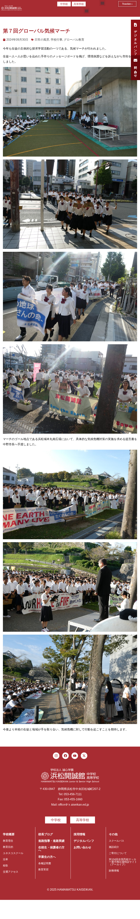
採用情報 (79, 834)
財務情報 (114, 870)
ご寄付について (118, 853)
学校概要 (9, 834)
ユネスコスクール (13, 853)
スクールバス (116, 840)
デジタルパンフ (84, 840)
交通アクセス (10, 871)
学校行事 (56, 39)
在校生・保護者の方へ (51, 849)
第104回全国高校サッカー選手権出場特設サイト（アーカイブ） (123, 862)
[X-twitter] (84, 755)
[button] (102, 3)
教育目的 (8, 846)
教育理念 (8, 840)
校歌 (5, 865)
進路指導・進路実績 (51, 840)
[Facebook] (65, 755)
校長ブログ (45, 834)
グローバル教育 (74, 39)
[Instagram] (56, 755)
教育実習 (43, 869)
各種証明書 (44, 863)
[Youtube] (74, 755)
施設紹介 (114, 846)
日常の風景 (42, 39)
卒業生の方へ (47, 856)
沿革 (5, 859)
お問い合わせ (82, 847)
